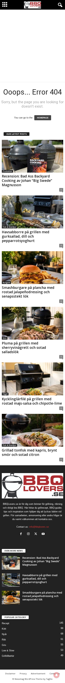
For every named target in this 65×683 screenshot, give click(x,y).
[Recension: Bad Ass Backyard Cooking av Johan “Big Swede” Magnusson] (32, 156)
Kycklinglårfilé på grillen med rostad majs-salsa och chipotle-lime (32, 401)
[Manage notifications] (56, 675)
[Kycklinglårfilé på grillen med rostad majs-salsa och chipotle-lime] (32, 378)
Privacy (23, 673)
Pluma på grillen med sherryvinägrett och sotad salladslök (24, 347)
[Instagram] (29, 534)
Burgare (6, 282)
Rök (4, 639)
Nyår (4, 634)
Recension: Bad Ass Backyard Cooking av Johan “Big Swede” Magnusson (27, 180)
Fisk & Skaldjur (9, 227)
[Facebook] (21, 534)
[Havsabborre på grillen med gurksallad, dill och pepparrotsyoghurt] (32, 211)
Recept (5, 623)
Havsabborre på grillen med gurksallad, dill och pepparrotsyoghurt (25, 236)
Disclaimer (10, 673)
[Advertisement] (32, 45)
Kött (4, 628)
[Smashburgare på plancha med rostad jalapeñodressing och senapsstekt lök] (32, 267)
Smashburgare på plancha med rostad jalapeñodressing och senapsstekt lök (28, 292)
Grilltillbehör (8, 656)
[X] (36, 534)
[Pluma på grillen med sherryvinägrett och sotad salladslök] (32, 323)
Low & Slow (8, 650)
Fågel (5, 394)
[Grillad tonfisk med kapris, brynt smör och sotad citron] (32, 430)
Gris (4, 338)
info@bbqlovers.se (39, 526)
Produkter (7, 171)
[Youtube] (43, 534)
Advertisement (38, 673)
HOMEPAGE (42, 118)
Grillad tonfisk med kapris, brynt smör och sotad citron (29, 452)
